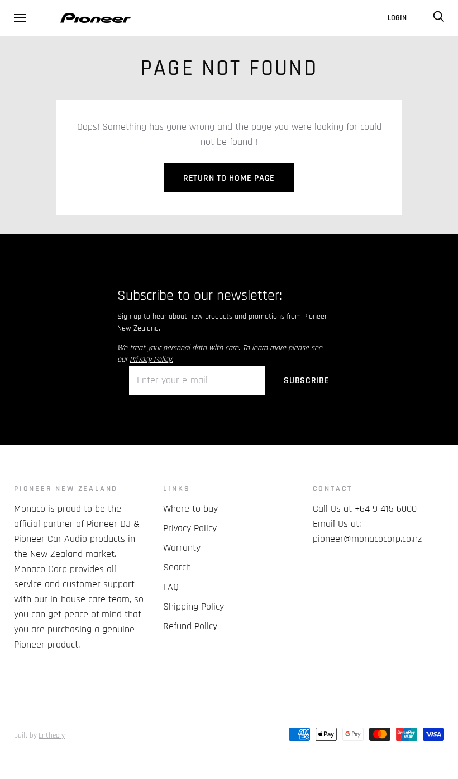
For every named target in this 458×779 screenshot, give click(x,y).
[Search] (438, 18)
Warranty (182, 547)
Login (397, 18)
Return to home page (229, 178)
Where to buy (190, 508)
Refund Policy (190, 626)
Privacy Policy (190, 528)
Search (177, 567)
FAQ (171, 586)
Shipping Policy (193, 606)
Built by (39, 735)
